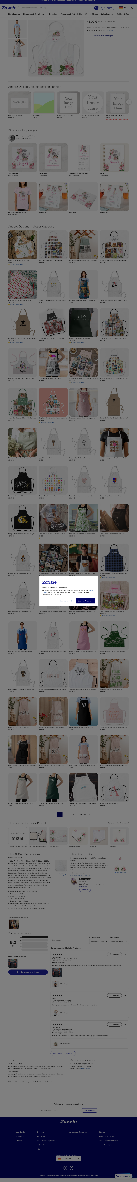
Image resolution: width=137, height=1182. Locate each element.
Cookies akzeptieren (85, 601)
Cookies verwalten (67, 601)
